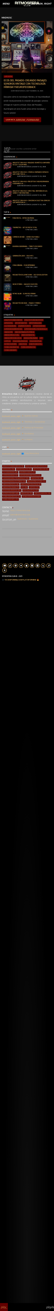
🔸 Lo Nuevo (27, 439)
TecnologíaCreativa (28, 347)
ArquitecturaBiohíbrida (13, 320)
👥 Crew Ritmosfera (30, 453)
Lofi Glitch (8, 76)
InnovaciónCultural (11, 335)
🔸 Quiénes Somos (29, 416)
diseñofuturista (24, 326)
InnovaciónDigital (28, 335)
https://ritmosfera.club (20, 510)
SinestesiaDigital (35, 344)
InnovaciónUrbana (30, 338)
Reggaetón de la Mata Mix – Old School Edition (30, 275)
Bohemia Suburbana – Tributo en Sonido (27, 246)
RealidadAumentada (20, 341)
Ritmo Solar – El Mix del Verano (24, 294)
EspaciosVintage (39, 326)
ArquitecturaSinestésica (34, 320)
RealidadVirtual (35, 341)
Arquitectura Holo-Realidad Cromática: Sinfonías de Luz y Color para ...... (31, 164)
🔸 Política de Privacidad (32, 427)
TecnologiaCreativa (11, 347)
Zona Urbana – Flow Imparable (24, 265)
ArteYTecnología (35, 323)
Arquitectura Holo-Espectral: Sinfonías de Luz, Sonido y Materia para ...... (30, 192)
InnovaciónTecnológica (12, 338)
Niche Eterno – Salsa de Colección (25, 284)
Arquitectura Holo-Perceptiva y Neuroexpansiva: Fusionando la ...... (31, 182)
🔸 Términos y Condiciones (33, 422)
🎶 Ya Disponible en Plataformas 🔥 (20, 579)
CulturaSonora (10, 326)
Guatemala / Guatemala (27, 519)
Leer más (22, 120)
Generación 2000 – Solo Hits (23, 256)
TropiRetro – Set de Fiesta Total (25, 227)
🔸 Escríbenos (27, 433)
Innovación (8, 332)
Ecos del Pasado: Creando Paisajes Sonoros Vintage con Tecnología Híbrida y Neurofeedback (25, 84)
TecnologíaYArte (10, 350)
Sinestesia (23, 344)
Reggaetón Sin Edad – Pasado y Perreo (26, 303)
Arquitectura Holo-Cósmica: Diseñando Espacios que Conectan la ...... (30, 173)
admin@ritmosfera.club (20, 514)
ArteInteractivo (21, 323)
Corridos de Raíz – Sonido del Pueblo (26, 237)
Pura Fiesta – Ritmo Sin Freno (23, 218)
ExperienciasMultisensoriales (36, 329)
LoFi (41, 338)
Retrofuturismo (10, 344)
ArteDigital (8, 323)
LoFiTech (7, 341)
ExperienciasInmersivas (13, 329)
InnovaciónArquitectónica (24, 332)
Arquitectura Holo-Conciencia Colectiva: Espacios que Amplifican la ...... (31, 201)
